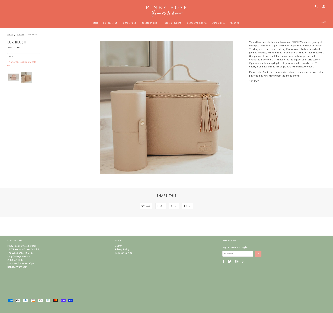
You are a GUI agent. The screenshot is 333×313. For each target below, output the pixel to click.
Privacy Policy (122, 249)
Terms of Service (123, 253)
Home (10, 34)
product (20, 34)
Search (118, 246)
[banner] (166, 11)
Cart (323, 22)
